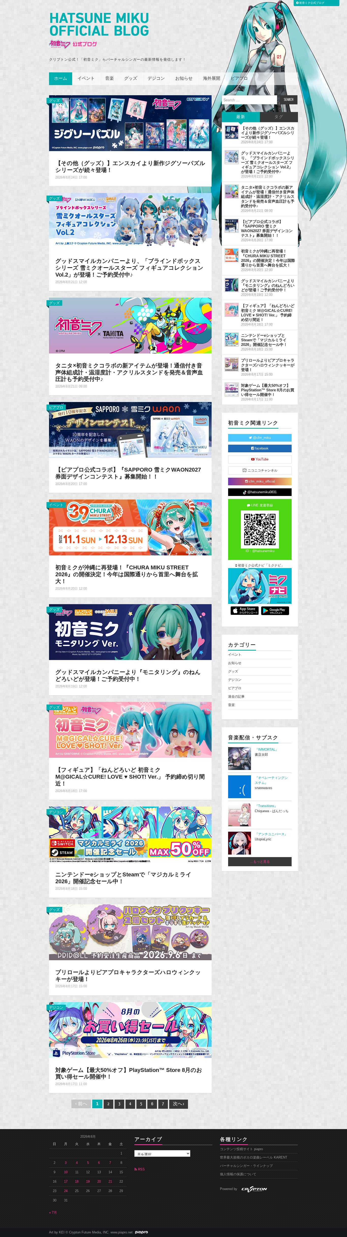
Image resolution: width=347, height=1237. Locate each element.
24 (66, 1191)
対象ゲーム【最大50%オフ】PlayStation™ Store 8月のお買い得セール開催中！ (267, 390)
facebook (261, 448)
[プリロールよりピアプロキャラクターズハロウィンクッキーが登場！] (130, 932)
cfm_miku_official (261, 481)
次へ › (178, 1104)
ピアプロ (239, 79)
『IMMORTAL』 (267, 749)
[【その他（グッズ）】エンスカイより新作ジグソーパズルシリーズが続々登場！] (130, 123)
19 (88, 1181)
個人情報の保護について (238, 1174)
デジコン (156, 79)
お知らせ (184, 79)
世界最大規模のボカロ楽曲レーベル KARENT (253, 1157)
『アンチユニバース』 (271, 834)
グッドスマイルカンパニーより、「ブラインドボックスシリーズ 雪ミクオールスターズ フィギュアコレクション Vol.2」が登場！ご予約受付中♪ (129, 268)
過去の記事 (236, 696)
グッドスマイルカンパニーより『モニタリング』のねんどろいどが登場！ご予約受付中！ (128, 675)
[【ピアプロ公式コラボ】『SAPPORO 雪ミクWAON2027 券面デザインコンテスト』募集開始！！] (130, 430)
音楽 (109, 79)
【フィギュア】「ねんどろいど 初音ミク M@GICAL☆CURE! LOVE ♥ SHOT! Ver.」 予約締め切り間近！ (130, 777)
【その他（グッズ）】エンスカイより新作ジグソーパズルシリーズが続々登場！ (267, 132)
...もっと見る (260, 861)
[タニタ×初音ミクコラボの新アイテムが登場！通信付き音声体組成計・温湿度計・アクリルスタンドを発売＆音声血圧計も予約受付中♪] (130, 325)
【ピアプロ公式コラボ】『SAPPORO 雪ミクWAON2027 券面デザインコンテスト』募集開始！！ (128, 473)
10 (66, 1172)
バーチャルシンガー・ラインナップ (246, 1166)
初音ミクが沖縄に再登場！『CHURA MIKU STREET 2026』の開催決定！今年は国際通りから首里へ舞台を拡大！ (126, 574)
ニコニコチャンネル (262, 470)
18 (76, 1181)
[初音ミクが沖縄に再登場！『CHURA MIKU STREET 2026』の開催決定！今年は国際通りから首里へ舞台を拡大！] (130, 527)
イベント (86, 79)
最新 (240, 117)
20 (99, 1181)
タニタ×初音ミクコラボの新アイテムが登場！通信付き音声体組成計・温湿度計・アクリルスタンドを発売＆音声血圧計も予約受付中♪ (129, 372)
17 (66, 1181)
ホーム (60, 79)
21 (110, 1181)
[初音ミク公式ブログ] (99, 31)
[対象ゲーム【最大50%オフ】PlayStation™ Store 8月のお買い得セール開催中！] (130, 1029)
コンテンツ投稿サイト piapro (241, 1149)
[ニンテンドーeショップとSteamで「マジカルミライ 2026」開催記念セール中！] (130, 834)
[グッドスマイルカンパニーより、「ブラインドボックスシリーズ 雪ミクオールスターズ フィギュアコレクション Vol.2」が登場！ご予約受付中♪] (130, 221)
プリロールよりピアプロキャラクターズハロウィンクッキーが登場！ (267, 365)
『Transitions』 (266, 806)
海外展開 (211, 79)
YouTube (262, 459)
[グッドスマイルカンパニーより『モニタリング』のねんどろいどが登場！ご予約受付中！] (130, 632)
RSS (141, 1169)
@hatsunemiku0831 (261, 492)
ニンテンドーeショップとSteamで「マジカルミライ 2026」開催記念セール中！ (123, 878)
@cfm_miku (261, 438)
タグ (278, 117)
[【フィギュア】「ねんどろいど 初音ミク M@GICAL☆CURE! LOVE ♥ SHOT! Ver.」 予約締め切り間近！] (130, 730)
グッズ (130, 79)
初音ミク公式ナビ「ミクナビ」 (260, 565)
